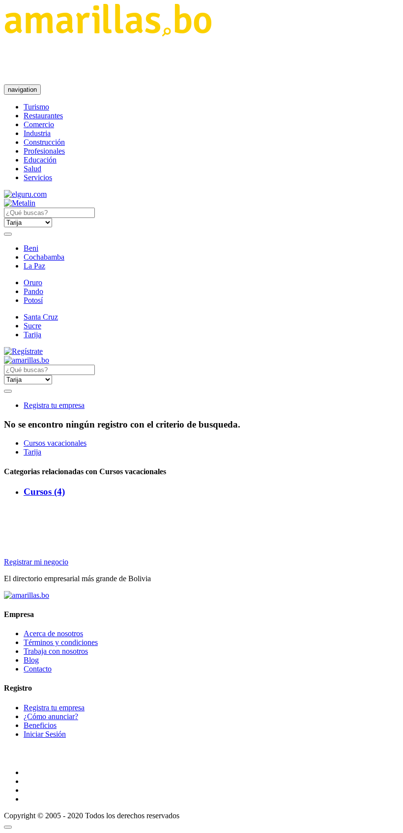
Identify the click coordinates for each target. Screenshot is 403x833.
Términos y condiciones (61, 642)
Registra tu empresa (54, 405)
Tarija (32, 334)
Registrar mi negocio (36, 562)
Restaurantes (43, 115)
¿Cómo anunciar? (51, 716)
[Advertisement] (183, 60)
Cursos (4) (44, 491)
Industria (37, 133)
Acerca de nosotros (53, 633)
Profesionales (44, 151)
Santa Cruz (41, 317)
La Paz (34, 266)
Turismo (36, 107)
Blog (31, 660)
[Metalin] (19, 203)
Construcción (44, 142)
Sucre (32, 326)
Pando (33, 291)
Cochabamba (44, 257)
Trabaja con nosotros (56, 651)
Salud (32, 168)
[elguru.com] (25, 194)
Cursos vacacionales (55, 443)
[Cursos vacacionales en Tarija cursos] (108, 33)
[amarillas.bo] (26, 595)
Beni (31, 248)
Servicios (38, 177)
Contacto (38, 669)
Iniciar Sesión (45, 734)
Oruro (33, 282)
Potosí (33, 300)
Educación (40, 160)
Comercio (39, 124)
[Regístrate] (201, 351)
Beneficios (40, 725)
